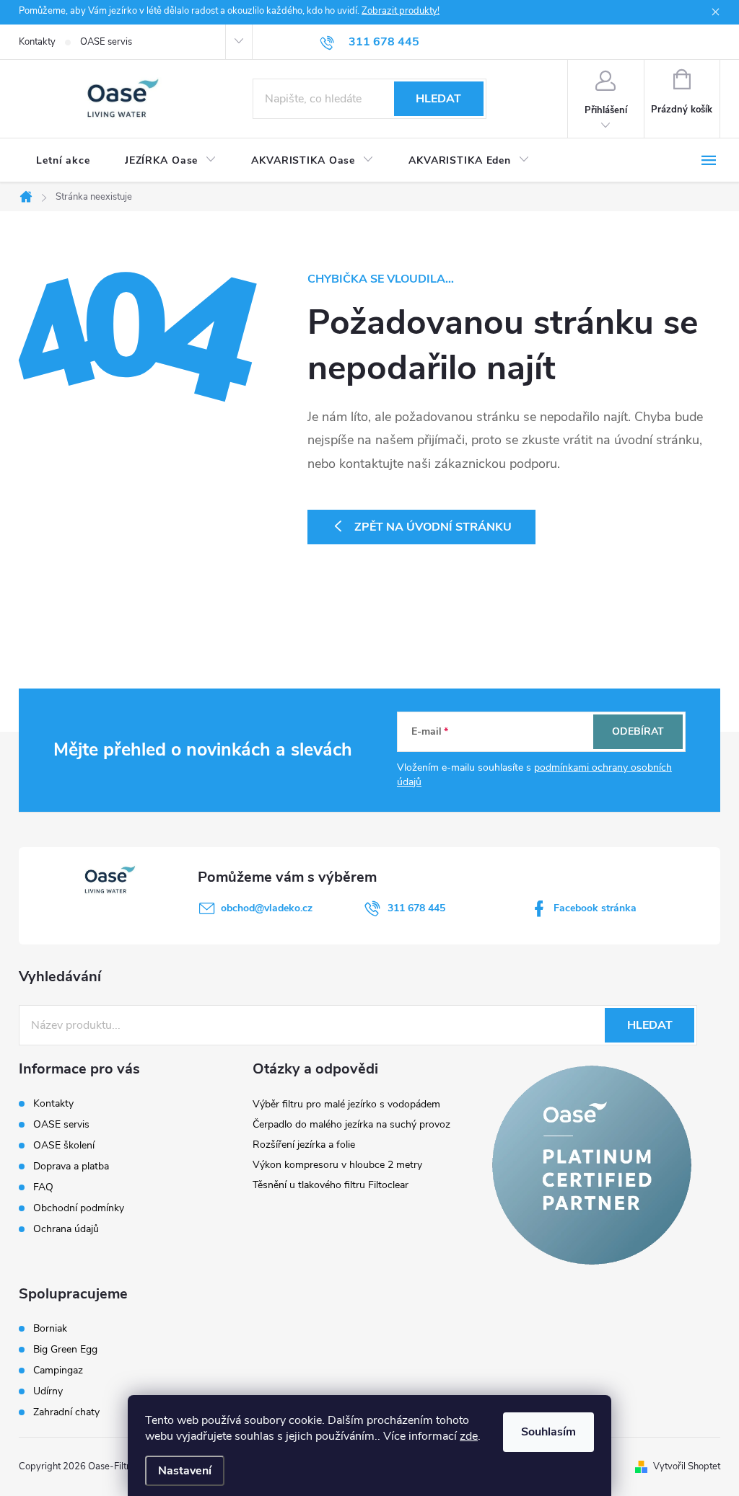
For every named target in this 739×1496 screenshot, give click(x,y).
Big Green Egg (65, 1349)
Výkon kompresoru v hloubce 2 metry (337, 1165)
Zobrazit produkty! (401, 10)
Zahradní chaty (66, 1412)
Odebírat (638, 731)
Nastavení (184, 1471)
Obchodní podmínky (78, 1208)
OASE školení (64, 1145)
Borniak (50, 1329)
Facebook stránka (595, 908)
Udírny (48, 1391)
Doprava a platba (71, 1166)
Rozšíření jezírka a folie (304, 1144)
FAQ (43, 1187)
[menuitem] (63, 160)
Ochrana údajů (66, 1229)
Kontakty (37, 41)
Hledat (438, 99)
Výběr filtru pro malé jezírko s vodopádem (346, 1104)
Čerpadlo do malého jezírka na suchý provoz (351, 1124)
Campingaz (58, 1370)
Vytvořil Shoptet (686, 1466)
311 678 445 (416, 908)
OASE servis (106, 41)
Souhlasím (548, 1432)
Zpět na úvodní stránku (433, 527)
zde (469, 1436)
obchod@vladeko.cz (266, 908)
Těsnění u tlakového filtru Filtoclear (330, 1185)
